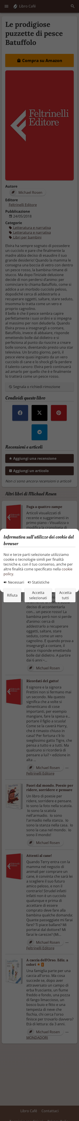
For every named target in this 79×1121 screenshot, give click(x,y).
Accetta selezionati (38, 595)
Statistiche (40, 582)
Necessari (15, 582)
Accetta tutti (65, 595)
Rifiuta (12, 595)
